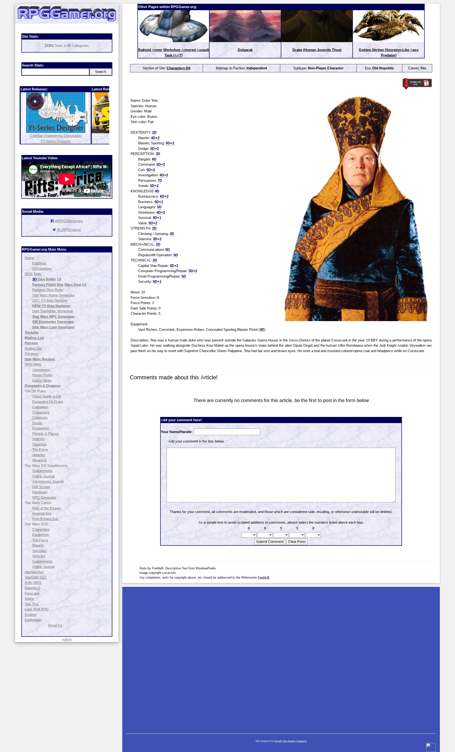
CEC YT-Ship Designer (50, 300)
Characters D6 (178, 68)
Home (29, 258)
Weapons (39, 460)
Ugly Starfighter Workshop (52, 311)
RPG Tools (33, 274)
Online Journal (43, 476)
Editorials (39, 263)
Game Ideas (41, 380)
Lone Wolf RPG (37, 609)
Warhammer (34, 572)
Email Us (55, 625)
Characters (41, 412)
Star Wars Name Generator (53, 295)
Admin (67, 639)
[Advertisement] (281, 658)
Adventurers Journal (48, 481)
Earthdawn (33, 620)
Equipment (40, 428)
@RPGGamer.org (69, 221)
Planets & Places (45, 433)
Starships (39, 444)
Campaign (40, 407)
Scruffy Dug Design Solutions (291, 741)
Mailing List (33, 348)
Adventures (41, 369)
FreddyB (263, 577)
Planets (38, 545)
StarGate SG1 (36, 577)
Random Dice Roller (48, 290)
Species (38, 439)
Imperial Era (41, 513)
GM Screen (41, 487)
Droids (37, 423)
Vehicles (38, 455)
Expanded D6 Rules (47, 401)
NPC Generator (44, 497)
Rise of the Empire (46, 508)
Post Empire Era (45, 519)
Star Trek (32, 604)
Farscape (32, 593)
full (59, 279)
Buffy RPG (33, 582)
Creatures (40, 417)
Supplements (42, 471)
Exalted (30, 614)
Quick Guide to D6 (46, 396)
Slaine (29, 598)
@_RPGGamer (69, 229)
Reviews (31, 353)
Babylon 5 (32, 588)
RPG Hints (33, 364)
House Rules (42, 375)
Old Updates (42, 268)
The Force (40, 449)
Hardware (39, 492)
